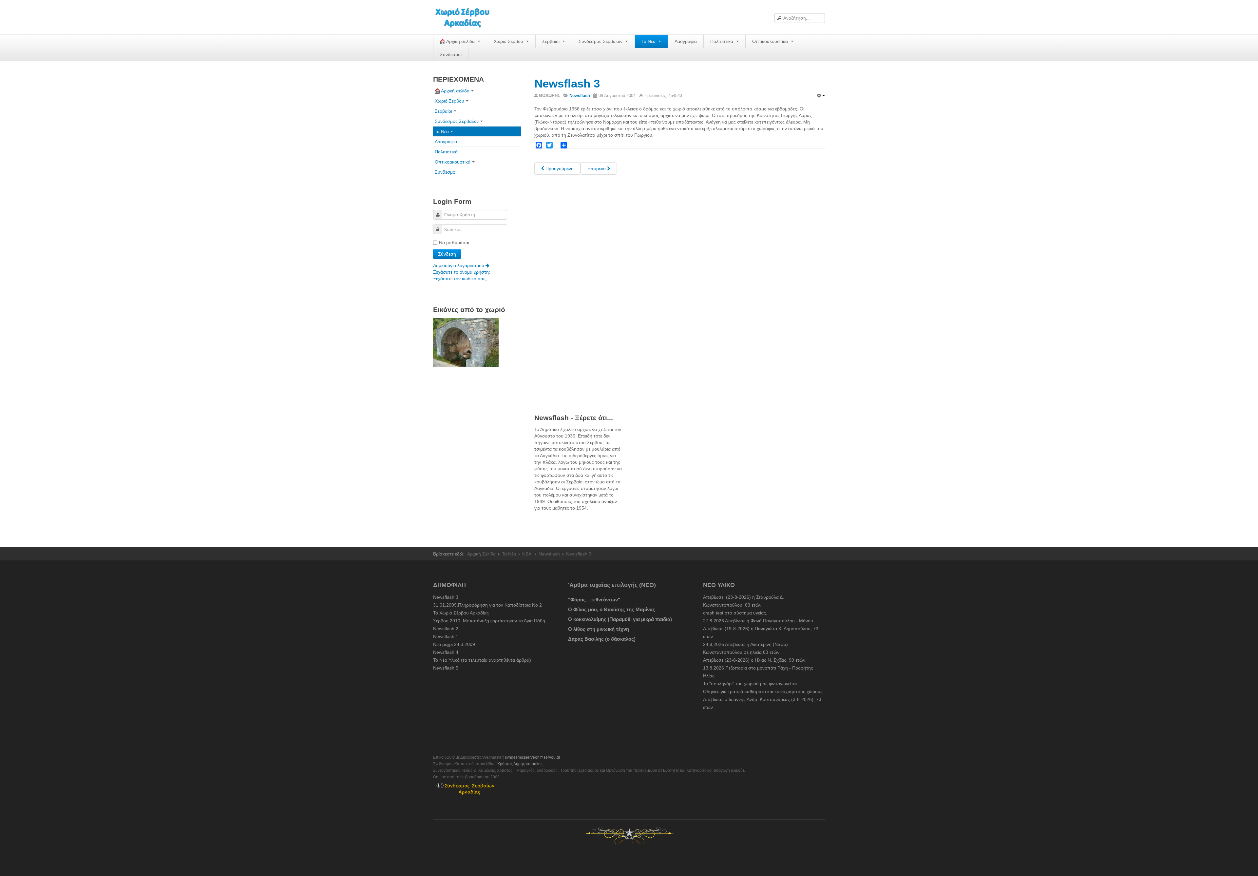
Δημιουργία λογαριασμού (459, 265)
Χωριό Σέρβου (509, 41)
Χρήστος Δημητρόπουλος (520, 764)
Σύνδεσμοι (451, 54)
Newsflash (549, 553)
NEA (527, 553)
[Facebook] (538, 145)
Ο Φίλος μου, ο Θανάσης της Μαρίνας (611, 609)
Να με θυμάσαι (454, 242)
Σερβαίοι (551, 41)
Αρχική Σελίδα (481, 553)
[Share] (563, 145)
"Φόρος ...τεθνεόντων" (594, 599)
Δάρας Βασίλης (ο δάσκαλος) (602, 639)
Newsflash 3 (567, 83)
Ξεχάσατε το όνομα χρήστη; (461, 272)
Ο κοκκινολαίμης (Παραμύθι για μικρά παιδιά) (620, 619)
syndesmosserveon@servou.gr (532, 757)
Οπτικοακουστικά (770, 41)
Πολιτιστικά (722, 41)
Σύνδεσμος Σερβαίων (601, 41)
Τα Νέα (649, 41)
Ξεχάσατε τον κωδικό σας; (460, 278)
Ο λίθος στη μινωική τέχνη (598, 629)
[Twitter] (549, 145)
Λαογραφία (686, 41)
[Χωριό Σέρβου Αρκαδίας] (466, 17)
